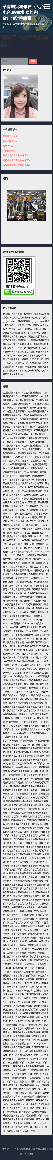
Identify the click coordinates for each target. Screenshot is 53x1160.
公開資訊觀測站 (10, 140)
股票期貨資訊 (9, 150)
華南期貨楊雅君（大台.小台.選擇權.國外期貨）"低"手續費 (24, 12)
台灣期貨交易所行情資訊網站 (16, 165)
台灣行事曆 (8, 145)
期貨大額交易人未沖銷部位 (15, 155)
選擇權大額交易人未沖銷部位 (16, 160)
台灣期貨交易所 (10, 135)
